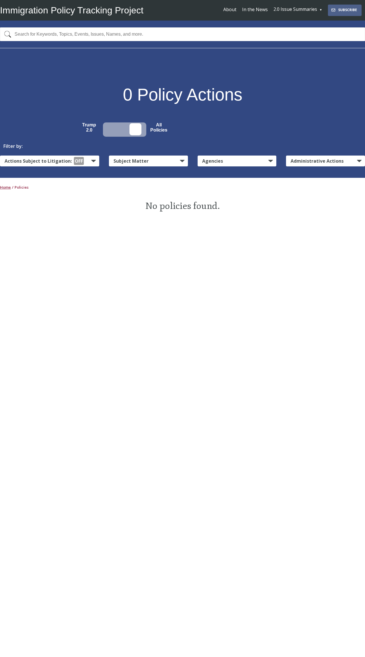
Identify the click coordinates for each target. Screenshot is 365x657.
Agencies (212, 161)
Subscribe (347, 9)
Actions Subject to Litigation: (44, 161)
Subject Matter (131, 161)
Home (5, 187)
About (229, 9)
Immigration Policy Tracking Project (71, 10)
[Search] (6, 34)
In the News (255, 9)
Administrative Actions (317, 161)
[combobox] (182, 34)
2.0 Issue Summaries (295, 9)
